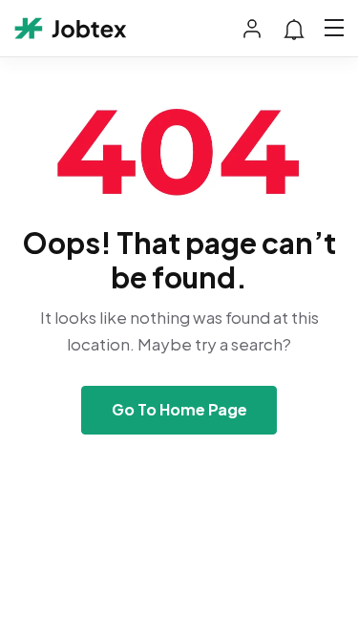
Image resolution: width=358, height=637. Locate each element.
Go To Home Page (179, 409)
